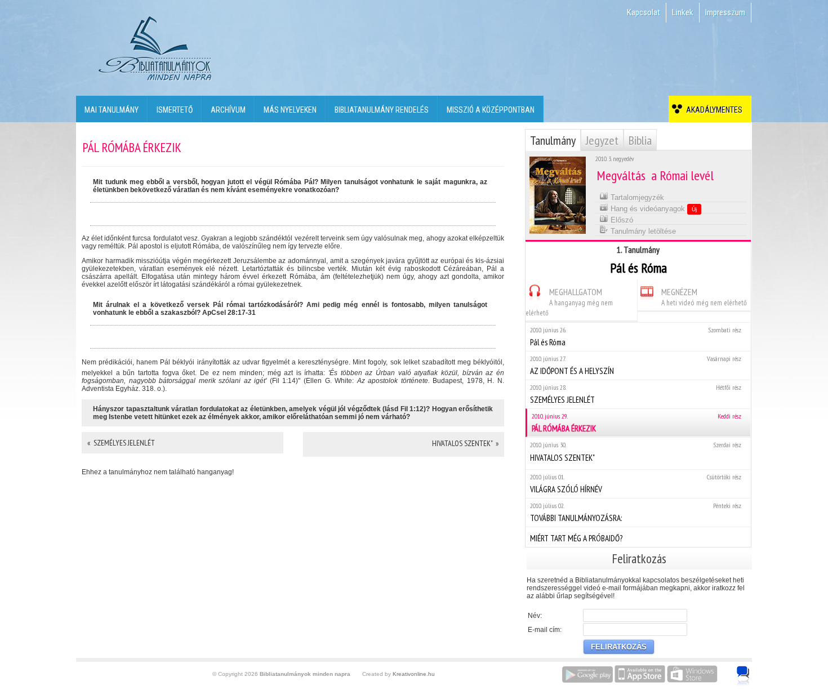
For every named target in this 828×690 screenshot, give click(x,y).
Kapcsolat (643, 12)
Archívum (228, 109)
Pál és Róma (635, 337)
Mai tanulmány (111, 109)
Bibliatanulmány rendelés (382, 109)
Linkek (682, 12)
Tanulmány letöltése (642, 231)
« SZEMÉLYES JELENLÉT (121, 443)
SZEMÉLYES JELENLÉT (635, 394)
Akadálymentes (712, 109)
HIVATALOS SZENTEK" (635, 451)
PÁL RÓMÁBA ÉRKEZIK (636, 423)
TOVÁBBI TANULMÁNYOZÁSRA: (635, 512)
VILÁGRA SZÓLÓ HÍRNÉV (635, 484)
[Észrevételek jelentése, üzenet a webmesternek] (743, 676)
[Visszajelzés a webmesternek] (751, 670)
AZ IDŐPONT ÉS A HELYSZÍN (635, 365)
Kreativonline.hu (414, 674)
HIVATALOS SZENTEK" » (465, 443)
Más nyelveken (290, 109)
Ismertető (175, 109)
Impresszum (725, 12)
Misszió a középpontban (491, 109)
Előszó (620, 220)
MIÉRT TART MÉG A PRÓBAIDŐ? (576, 538)
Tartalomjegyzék (636, 197)
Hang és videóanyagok (652, 208)
